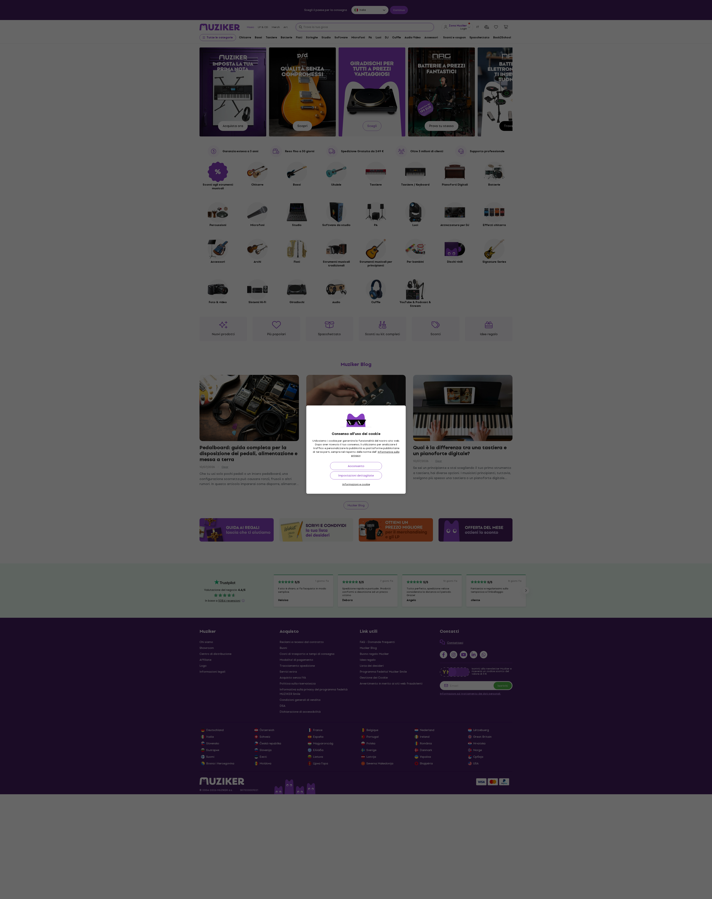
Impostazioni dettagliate (356, 475)
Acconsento (356, 466)
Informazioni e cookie (356, 484)
